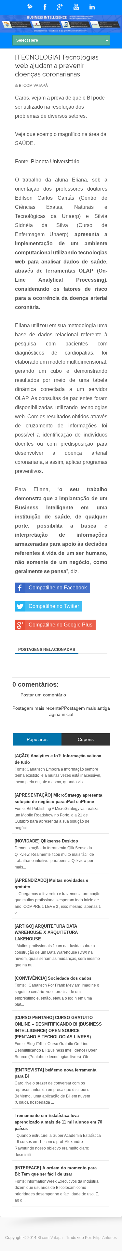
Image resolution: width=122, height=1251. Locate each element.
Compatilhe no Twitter (54, 606)
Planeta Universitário (55, 161)
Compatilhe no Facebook (58, 587)
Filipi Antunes (105, 1237)
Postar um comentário (43, 694)
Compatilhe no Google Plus (60, 624)
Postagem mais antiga (87, 708)
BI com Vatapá (50, 1237)
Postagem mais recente (36, 708)
